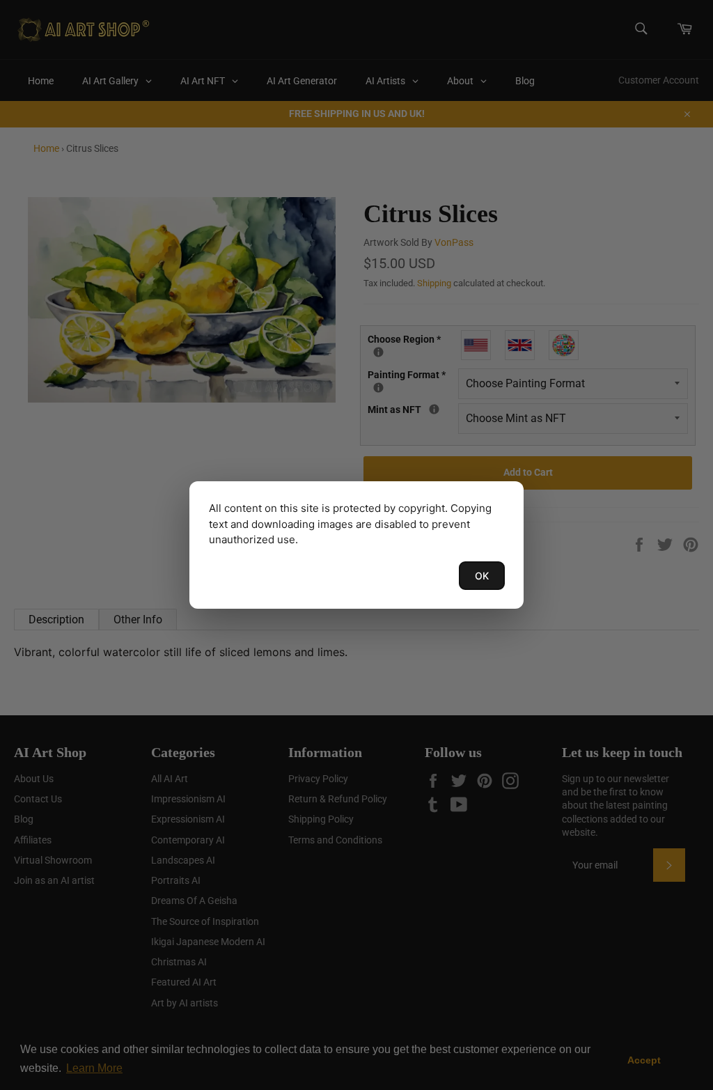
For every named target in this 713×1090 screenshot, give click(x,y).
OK (482, 576)
